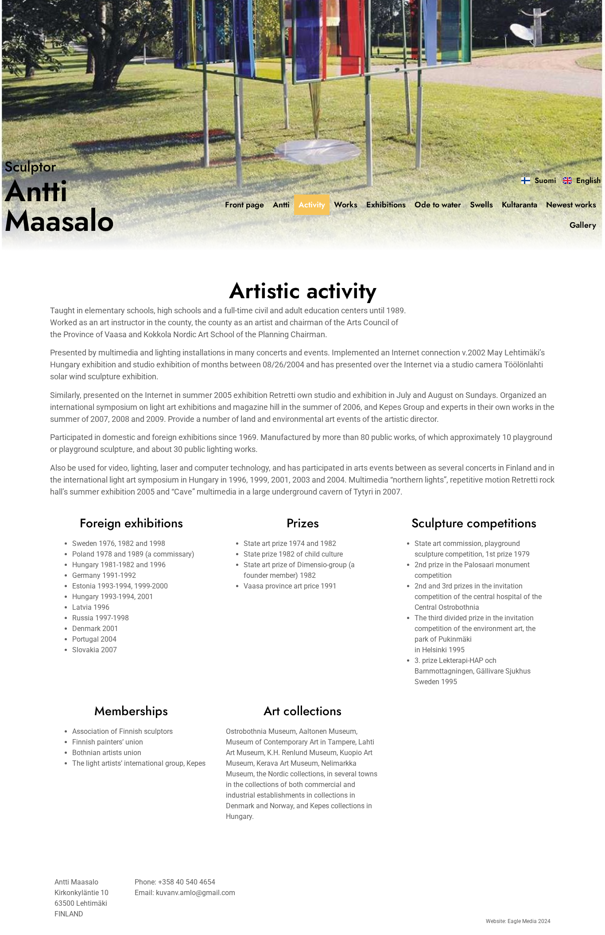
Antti (281, 204)
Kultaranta (519, 204)
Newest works (571, 204)
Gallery (583, 225)
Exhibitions (386, 204)
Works (345, 204)
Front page (244, 204)
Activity (312, 204)
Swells (481, 204)
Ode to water (438, 204)
